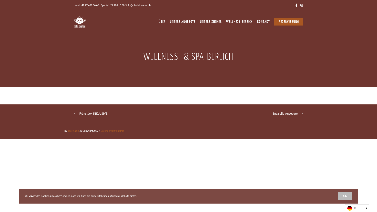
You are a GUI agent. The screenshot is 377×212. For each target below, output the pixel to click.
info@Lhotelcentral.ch (138, 5)
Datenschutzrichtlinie (112, 130)
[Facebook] (296, 5)
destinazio (73, 130)
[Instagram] (301, 5)
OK (345, 196)
